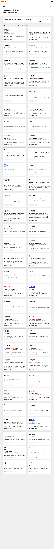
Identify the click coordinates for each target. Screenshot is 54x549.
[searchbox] (38, 11)
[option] (13, 19)
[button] (50, 6)
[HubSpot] (3, 1)
